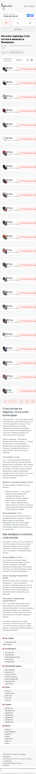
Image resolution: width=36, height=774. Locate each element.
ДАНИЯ (7, 713)
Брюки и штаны (9, 676)
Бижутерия (8, 672)
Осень (7, 700)
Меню (19, 29)
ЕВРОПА (7, 715)
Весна (7, 691)
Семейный (8, 661)
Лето (6, 698)
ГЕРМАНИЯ (8, 710)
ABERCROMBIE (9, 732)
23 (27, 401)
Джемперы (8, 681)
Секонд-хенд (9, 642)
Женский (8, 655)
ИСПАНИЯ (8, 717)
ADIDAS (7, 734)
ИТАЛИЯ (7, 720)
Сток (6, 644)
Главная (4, 46)
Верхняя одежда (10, 679)
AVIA (6, 743)
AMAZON (8, 738)
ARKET (7, 741)
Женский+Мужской (11, 657)
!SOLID (7, 729)
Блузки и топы (9, 674)
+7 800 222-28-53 (10, 16)
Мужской (8, 659)
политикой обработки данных (27, 768)
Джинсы (7, 683)
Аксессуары (8, 670)
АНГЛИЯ (7, 708)
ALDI (6, 736)
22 (21, 401)
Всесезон (8, 693)
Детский (7, 652)
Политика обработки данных (13, 763)
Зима (6, 695)
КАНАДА (8, 722)
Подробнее (8, 761)
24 (32, 401)
